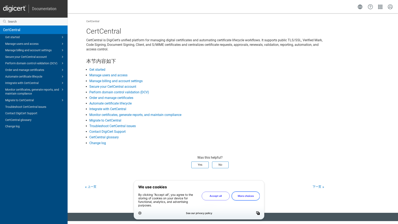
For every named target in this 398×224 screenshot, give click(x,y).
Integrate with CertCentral (22, 83)
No (220, 164)
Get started (12, 37)
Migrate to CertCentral (19, 100)
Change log (12, 126)
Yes (200, 164)
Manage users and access (22, 43)
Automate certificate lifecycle (23, 76)
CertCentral (11, 30)
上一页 (92, 186)
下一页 (317, 186)
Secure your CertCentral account (26, 56)
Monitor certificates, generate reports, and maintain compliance (32, 91)
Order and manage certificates (24, 70)
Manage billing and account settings (28, 50)
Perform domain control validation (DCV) (31, 63)
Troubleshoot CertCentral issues (25, 106)
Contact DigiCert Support (21, 113)
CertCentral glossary (18, 120)
